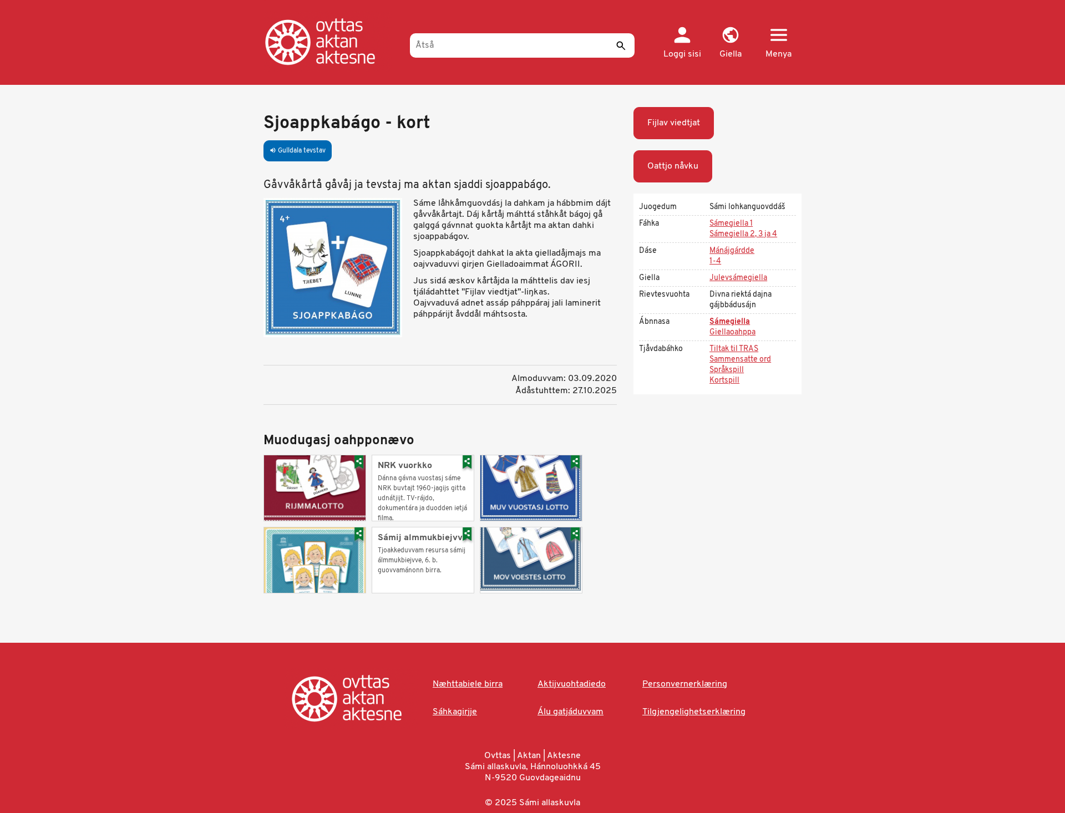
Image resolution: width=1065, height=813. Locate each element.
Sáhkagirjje (455, 712)
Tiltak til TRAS (733, 349)
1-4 (715, 261)
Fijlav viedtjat (673, 123)
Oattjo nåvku (672, 166)
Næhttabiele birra (468, 684)
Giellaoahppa (732, 332)
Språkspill (726, 370)
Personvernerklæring (684, 684)
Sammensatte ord (740, 359)
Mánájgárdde (731, 251)
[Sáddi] (620, 45)
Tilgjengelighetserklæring (694, 712)
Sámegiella (729, 322)
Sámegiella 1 (731, 224)
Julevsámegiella (738, 278)
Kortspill (724, 380)
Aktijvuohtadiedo (571, 684)
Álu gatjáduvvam (570, 712)
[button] (730, 43)
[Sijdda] (331, 41)
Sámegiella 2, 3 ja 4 (743, 234)
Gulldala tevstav (298, 150)
